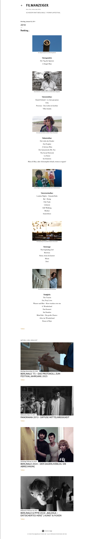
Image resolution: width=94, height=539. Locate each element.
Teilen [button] (23, 329)
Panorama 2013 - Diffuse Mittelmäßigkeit (45, 417)
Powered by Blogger (48, 530)
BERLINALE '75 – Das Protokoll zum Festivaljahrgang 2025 (40, 374)
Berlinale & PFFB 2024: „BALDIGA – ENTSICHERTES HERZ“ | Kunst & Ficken (41, 514)
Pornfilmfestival (53, 12)
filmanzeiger (37, 5)
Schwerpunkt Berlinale (35, 12)
